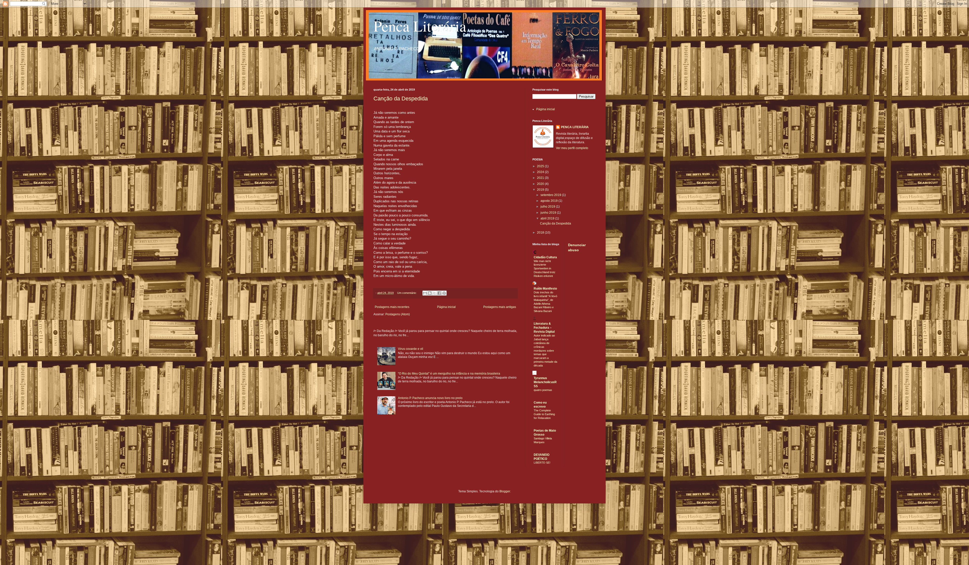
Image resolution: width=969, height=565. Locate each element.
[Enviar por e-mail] (424, 293)
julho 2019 (548, 206)
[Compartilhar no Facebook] (439, 293)
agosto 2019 (549, 201)
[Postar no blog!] (429, 293)
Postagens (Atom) (397, 314)
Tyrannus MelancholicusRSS (545, 382)
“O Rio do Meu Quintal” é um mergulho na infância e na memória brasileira (449, 373)
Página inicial (446, 307)
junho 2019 (549, 212)
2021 (541, 178)
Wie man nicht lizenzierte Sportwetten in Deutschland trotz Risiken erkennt (544, 268)
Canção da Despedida (400, 98)
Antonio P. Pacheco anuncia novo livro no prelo (430, 398)
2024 (541, 172)
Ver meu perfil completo (572, 148)
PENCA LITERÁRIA (575, 127)
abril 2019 (548, 218)
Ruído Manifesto (545, 288)
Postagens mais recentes (392, 307)
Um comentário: (407, 292)
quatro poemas (543, 389)
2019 (541, 189)
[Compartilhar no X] (434, 293)
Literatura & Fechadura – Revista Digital (544, 327)
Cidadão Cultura (545, 257)
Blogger (504, 491)
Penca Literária (419, 26)
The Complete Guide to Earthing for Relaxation (544, 414)
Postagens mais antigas (499, 307)
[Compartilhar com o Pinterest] (444, 293)
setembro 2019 (551, 195)
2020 (541, 184)
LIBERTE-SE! (542, 462)
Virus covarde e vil (410, 349)
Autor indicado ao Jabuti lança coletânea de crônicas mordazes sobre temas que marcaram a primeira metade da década (545, 350)
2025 (541, 166)
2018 (541, 232)
